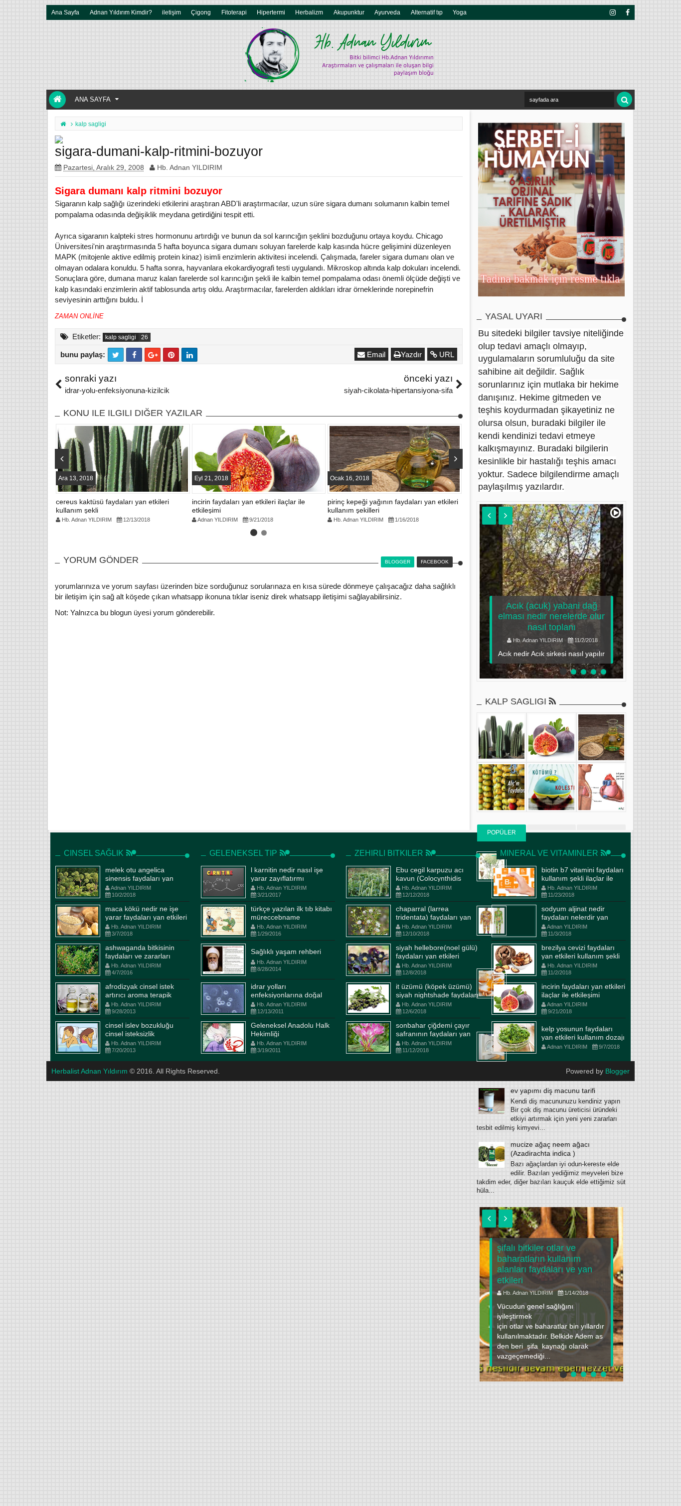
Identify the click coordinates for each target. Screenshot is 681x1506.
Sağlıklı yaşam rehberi (286, 952)
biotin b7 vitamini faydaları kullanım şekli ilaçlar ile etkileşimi (582, 878)
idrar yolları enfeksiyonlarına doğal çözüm (286, 994)
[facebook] (627, 12)
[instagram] (612, 12)
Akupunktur (349, 12)
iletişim (171, 12)
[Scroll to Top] (669, 1489)
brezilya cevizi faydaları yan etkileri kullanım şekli (580, 952)
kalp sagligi (120, 337)
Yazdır (411, 354)
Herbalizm (309, 12)
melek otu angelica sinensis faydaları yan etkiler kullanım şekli (139, 878)
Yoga (460, 12)
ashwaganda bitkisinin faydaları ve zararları (139, 952)
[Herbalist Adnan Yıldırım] (57, 99)
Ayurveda (387, 12)
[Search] (624, 99)
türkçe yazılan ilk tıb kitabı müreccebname (291, 913)
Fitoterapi (234, 12)
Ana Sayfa (65, 12)
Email (375, 354)
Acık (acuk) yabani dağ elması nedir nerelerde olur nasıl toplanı (551, 616)
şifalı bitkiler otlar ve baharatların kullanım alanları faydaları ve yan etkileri (544, 1264)
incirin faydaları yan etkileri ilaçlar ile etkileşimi (583, 990)
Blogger (617, 1071)
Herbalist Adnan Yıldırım (89, 1071)
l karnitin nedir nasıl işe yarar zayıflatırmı (287, 874)
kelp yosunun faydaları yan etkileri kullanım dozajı (583, 1033)
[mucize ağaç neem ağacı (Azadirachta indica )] (492, 1155)
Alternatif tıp (427, 12)
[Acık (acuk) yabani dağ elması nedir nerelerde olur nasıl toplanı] (551, 591)
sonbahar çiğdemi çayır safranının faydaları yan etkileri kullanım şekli (433, 1033)
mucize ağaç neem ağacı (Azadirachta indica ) (550, 1148)
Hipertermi (271, 12)
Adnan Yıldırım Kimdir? (121, 12)
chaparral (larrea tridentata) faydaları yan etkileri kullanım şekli (433, 917)
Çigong (201, 12)
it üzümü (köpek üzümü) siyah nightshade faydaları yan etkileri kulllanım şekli (437, 994)
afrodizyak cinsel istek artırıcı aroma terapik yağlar (139, 994)
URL (445, 354)
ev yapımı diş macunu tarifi (553, 1091)
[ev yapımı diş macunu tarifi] (492, 1101)
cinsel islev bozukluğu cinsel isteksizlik (139, 1029)
